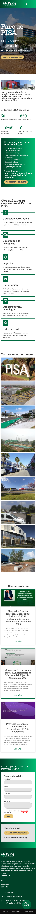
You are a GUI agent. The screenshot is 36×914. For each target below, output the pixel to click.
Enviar (9, 816)
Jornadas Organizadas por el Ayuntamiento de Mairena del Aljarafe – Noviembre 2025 (18, 674)
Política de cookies (29, 911)
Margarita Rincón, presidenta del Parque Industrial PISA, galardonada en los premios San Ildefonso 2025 (18, 617)
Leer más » (18, 641)
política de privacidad (24, 811)
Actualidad (5, 885)
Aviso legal (5, 911)
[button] (26, 4)
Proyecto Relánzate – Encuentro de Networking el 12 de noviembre (18, 727)
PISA (2, 880)
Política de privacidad (16, 911)
